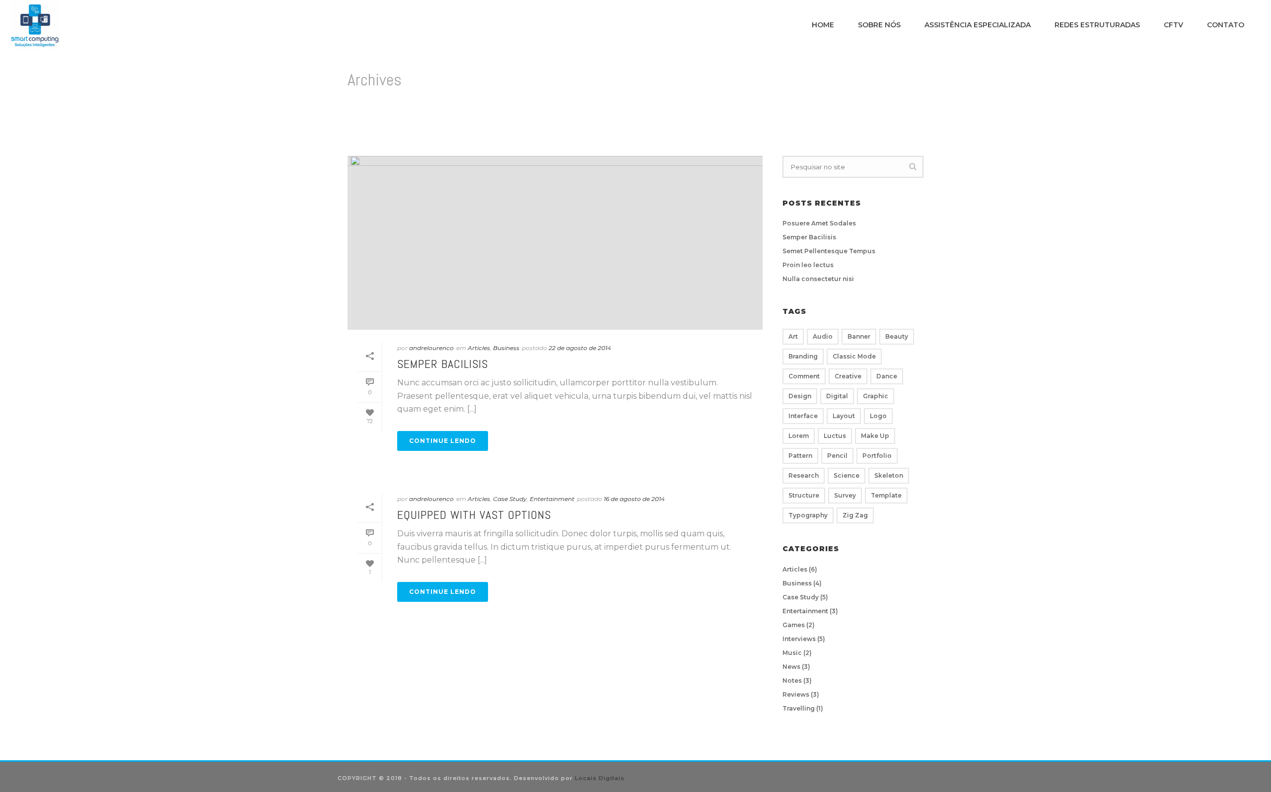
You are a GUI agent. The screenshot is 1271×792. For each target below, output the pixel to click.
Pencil (837, 455)
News (791, 666)
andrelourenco (431, 348)
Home (823, 24)
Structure (803, 495)
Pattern (800, 455)
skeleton (888, 475)
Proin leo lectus (808, 265)
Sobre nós (879, 24)
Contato (1225, 24)
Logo (878, 416)
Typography (808, 515)
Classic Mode (854, 356)
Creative (848, 376)
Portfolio (877, 455)
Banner (858, 336)
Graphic (875, 396)
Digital (837, 396)
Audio (823, 336)
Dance (886, 376)
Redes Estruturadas (1097, 24)
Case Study (510, 499)
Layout (844, 416)
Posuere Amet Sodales (819, 223)
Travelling (798, 708)
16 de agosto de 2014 (634, 499)
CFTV (1173, 24)
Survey (845, 495)
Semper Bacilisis (442, 363)
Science (846, 475)
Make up (875, 435)
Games (793, 625)
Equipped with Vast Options (474, 514)
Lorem (798, 435)
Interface (803, 416)
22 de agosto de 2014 (580, 348)
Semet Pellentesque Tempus (828, 251)
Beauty (896, 336)
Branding (803, 356)
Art (793, 336)
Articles (479, 348)
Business (506, 348)
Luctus (835, 435)
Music (792, 652)
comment (804, 376)
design (799, 396)
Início (903, 122)
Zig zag (855, 515)
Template (886, 495)
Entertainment (552, 499)
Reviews (795, 694)
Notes (792, 680)
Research (803, 475)
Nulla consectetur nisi (818, 279)
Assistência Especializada (977, 24)
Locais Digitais (600, 778)
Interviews (799, 639)
